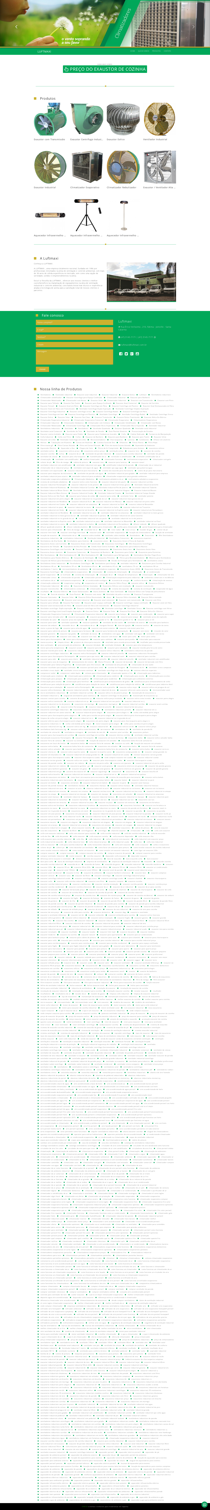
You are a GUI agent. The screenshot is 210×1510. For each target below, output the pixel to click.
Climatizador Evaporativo (84, 187)
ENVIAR (42, 369)
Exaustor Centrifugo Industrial (86, 139)
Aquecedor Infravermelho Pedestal (86, 235)
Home (132, 51)
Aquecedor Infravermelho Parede (50, 235)
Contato (167, 51)
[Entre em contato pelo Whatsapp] (204, 1505)
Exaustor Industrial (45, 187)
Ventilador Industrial (155, 139)
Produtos (156, 51)
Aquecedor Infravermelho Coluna (123, 235)
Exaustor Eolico (116, 139)
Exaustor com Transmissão (49, 139)
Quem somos (143, 51)
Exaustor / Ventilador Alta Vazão (159, 187)
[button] (15, 23)
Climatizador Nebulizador (121, 187)
